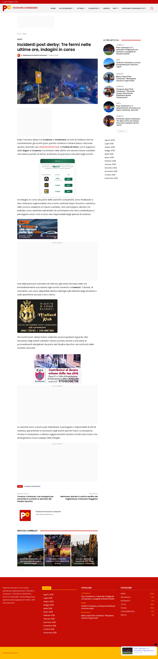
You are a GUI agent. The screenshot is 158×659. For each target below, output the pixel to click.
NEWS (24, 34)
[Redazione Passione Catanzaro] (19, 55)
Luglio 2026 (109, 143)
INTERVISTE (119, 74)
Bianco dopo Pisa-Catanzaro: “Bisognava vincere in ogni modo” (126, 78)
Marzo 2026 (109, 157)
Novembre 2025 (111, 171)
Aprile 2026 (109, 154)
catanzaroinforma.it (49, 146)
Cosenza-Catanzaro (32, 486)
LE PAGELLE (120, 45)
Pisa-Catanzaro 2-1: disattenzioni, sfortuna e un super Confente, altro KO (128, 108)
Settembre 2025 (111, 178)
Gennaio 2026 (110, 164)
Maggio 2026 (110, 150)
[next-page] (22, 570)
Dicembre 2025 (111, 168)
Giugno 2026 (110, 147)
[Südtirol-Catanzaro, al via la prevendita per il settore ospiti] (30, 550)
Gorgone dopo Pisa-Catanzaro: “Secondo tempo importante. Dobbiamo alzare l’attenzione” (125, 93)
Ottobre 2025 (110, 175)
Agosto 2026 (110, 140)
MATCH (118, 103)
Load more (121, 131)
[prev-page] (18, 570)
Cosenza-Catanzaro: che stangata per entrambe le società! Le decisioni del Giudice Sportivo (35, 499)
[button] (152, 8)
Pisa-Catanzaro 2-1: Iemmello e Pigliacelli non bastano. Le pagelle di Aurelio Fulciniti (127, 50)
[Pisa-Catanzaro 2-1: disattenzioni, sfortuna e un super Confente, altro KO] (109, 106)
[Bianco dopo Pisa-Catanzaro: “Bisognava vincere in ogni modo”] (109, 77)
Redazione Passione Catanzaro (35, 55)
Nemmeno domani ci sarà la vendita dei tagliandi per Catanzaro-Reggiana (79, 497)
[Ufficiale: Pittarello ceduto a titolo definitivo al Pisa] (57, 550)
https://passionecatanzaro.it (44, 514)
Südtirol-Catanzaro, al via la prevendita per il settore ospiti (30, 561)
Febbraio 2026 (110, 161)
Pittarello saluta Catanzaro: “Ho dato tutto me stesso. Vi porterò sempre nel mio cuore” (128, 122)
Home (19, 34)
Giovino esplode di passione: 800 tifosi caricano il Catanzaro (84, 561)
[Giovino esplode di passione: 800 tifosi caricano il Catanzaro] (84, 550)
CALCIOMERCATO (57, 556)
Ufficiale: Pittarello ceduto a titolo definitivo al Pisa (57, 561)
